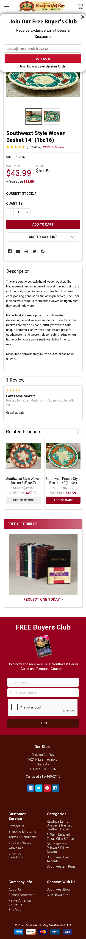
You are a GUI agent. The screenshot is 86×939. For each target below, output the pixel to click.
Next (77, 432)
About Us (15, 889)
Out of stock (23, 500)
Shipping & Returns (22, 831)
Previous (71, 432)
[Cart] (82, 6)
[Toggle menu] (6, 6)
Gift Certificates (19, 842)
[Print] (26, 251)
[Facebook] (9, 251)
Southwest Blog (58, 889)
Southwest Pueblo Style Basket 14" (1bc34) (63, 481)
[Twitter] (34, 251)
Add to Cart (63, 500)
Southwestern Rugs (61, 866)
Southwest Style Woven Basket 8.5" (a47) (23, 481)
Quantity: (14, 203)
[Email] (18, 251)
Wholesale (15, 848)
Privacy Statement (22, 895)
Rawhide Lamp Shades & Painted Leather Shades (59, 825)
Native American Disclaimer (20, 902)
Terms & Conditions (22, 837)
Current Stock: (21, 193)
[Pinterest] (42, 251)
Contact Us (16, 826)
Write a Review (53, 147)
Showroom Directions (16, 855)
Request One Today (41, 599)
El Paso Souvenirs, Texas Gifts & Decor (61, 837)
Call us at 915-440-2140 (43, 776)
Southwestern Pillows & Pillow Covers (58, 848)
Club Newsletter (58, 895)
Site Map (14, 909)
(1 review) (34, 147)
